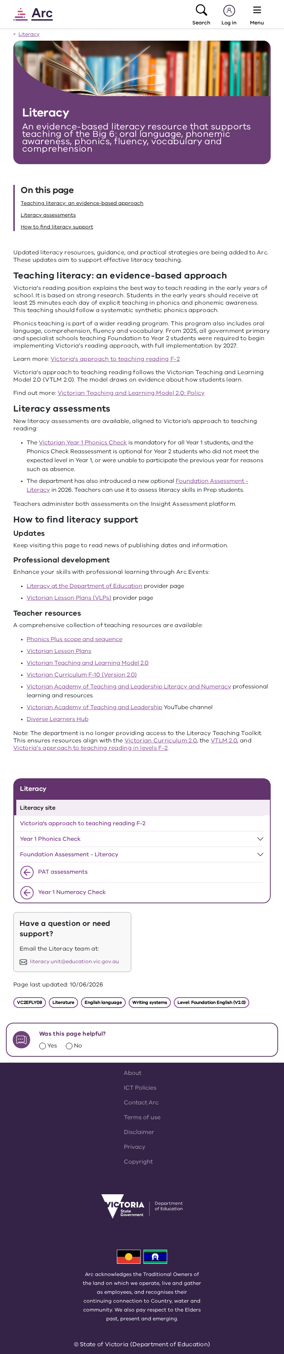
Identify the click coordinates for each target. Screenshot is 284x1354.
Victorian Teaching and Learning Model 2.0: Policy (131, 393)
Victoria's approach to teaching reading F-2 (115, 359)
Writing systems (149, 1002)
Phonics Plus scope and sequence (74, 639)
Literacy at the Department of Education (84, 586)
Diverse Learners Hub (57, 719)
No (78, 1046)
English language (103, 1002)
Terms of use (142, 1117)
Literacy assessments (48, 215)
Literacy (29, 34)
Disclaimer (139, 1132)
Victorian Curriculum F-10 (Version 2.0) (82, 675)
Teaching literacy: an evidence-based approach (82, 203)
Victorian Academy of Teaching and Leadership (94, 707)
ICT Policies (140, 1088)
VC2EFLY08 (29, 1002)
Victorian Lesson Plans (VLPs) (69, 598)
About (132, 1073)
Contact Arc (141, 1103)
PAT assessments (62, 872)
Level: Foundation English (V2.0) (212, 1002)
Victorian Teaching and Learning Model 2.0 (88, 663)
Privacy (134, 1147)
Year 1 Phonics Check (50, 839)
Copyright (138, 1162)
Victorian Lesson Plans (59, 651)
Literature (63, 1002)
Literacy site (37, 808)
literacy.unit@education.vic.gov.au (74, 962)
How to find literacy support (57, 226)
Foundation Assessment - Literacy (69, 854)
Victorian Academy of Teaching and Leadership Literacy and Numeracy (129, 687)
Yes (52, 1046)
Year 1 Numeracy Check (71, 892)
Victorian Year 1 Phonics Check (83, 443)
